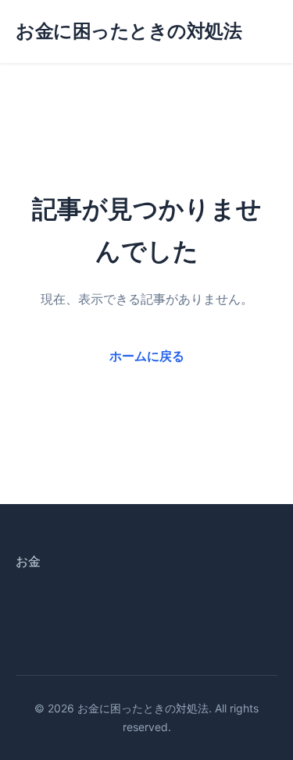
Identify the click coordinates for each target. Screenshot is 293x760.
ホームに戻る (146, 356)
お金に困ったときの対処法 (128, 31)
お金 (28, 561)
